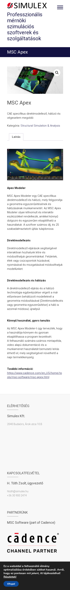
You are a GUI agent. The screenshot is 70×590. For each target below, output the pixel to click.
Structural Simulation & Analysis (40, 125)
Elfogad (11, 583)
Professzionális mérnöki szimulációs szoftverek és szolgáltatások (24, 27)
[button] (57, 72)
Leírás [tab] (16, 137)
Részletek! (10, 576)
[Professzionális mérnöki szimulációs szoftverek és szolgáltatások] (27, 5)
